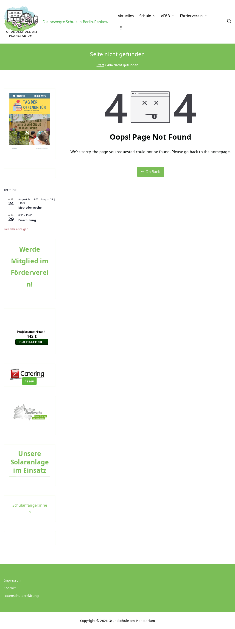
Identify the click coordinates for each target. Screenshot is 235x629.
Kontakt (10, 588)
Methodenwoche (30, 208)
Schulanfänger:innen (29, 508)
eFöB (165, 15)
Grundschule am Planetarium (132, 620)
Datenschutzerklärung (21, 595)
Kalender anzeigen (16, 229)
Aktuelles (126, 15)
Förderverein (191, 15)
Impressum (13, 580)
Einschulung (27, 220)
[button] (153, 16)
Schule (145, 15)
